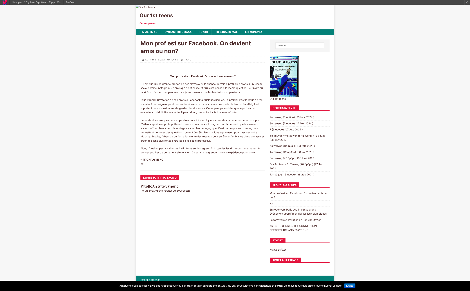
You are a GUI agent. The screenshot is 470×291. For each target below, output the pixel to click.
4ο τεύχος (276, 152)
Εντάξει (349, 286)
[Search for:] (300, 45)
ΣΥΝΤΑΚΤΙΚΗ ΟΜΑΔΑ (177, 31)
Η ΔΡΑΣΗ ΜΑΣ (148, 31)
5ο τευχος (276, 145)
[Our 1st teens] (145, 7)
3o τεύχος (276, 158)
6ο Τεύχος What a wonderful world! (291, 135)
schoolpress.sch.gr (150, 279)
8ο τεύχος (276, 123)
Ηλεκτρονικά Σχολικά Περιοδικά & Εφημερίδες (36, 2)
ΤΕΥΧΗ (203, 31)
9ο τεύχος (276, 117)
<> (271, 203)
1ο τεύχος (276, 174)
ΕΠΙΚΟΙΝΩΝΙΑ (253, 31)
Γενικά (174, 59)
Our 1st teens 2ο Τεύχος (284, 164)
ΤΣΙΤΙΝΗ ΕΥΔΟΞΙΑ (155, 59)
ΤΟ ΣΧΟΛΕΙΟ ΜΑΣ (226, 31)
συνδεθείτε (184, 190)
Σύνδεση (70, 2)
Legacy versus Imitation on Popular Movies (295, 219)
